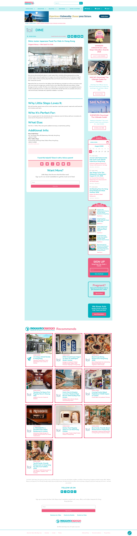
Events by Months (69, 515)
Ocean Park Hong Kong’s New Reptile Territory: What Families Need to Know (103, 238)
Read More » (99, 216)
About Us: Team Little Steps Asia (34, 533)
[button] (69, 36)
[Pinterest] (71, 491)
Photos (60, 533)
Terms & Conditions (96, 533)
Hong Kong (32, 23)
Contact (53, 533)
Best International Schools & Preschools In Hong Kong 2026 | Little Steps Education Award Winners (103, 247)
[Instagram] (75, 491)
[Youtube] (68, 491)
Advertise (47, 533)
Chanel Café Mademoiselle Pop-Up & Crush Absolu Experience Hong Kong (103, 212)
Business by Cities (55, 515)
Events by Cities (82, 515)
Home (26, 23)
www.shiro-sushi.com (33, 144)
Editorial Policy (85, 533)
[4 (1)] (68, 16)
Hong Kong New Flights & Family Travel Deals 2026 (103, 220)
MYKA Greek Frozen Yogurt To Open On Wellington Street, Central (102, 229)
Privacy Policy (107, 533)
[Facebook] (62, 491)
